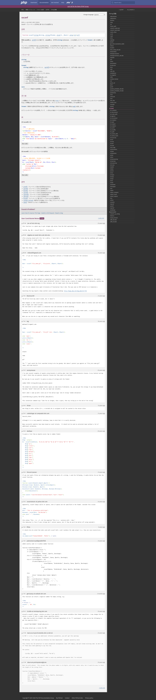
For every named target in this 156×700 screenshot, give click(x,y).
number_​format (114, 79)
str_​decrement (114, 112)
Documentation (44, 2)
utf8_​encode (113, 221)
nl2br (111, 77)
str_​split (112, 132)
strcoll (111, 143)
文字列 (47, 9)
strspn (111, 178)
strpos (111, 169)
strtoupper (113, 186)
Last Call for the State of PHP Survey (78, 6)
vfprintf (112, 204)
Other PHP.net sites (77, 698)
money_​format (114, 218)
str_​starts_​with (114, 134)
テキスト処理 (40, 9)
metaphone (113, 73)
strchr (111, 139)
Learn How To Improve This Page (30, 213)
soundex (112, 104)
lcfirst (111, 61)
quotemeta (113, 92)
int (75, 35)
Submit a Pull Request (47, 213)
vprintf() (25, 192)
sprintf (112, 106)
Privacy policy (89, 698)
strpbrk (112, 167)
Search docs (117, 2)
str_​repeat (112, 124)
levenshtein (113, 63)
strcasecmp (113, 137)
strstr (111, 180)
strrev (111, 173)
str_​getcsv (112, 116)
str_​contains (113, 110)
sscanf (112, 108)
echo (111, 38)
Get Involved (55, 2)
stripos (112, 151)
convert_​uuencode (115, 30)
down (25, 223)
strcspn (112, 145)
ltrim (111, 67)
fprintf (111, 42)
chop (111, 22)
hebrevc (112, 216)
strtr (111, 188)
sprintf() (47, 67)
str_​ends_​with (113, 114)
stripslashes (113, 153)
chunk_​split (113, 26)
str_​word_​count (114, 135)
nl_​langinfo (113, 75)
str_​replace (113, 126)
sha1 (111, 98)
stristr (111, 155)
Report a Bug (59, 213)
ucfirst (111, 200)
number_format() (28, 200)
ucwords (112, 202)
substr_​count (113, 194)
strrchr (112, 171)
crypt (111, 36)
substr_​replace (114, 196)
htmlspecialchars (114, 53)
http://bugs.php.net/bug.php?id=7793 (75, 291)
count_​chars (113, 32)
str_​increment (113, 118)
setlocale (112, 96)
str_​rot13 (112, 128)
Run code (25, 143)
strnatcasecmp (114, 159)
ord (111, 81)
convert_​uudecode (115, 28)
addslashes (113, 18)
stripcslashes (113, 149)
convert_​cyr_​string (115, 214)
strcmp (112, 141)
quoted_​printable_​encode (117, 91)
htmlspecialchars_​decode (117, 55)
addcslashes (113, 16)
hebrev (112, 46)
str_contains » (131, 9)
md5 (111, 69)
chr (111, 24)
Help (62, 2)
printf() (34, 40)
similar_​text (113, 102)
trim (111, 198)
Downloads (34, 2)
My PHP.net (59, 698)
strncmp (112, 165)
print (111, 85)
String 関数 (54, 9)
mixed (58, 35)
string (36, 35)
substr (111, 190)
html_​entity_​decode (115, 49)
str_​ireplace (113, 120)
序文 (22, 9)
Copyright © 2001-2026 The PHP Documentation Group (38, 698)
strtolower (112, 184)
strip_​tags (112, 147)
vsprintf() (26, 194)
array (71, 35)
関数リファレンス (30, 9)
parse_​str (112, 83)
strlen (111, 157)
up (22, 223)
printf (111, 87)
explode (112, 40)
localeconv (113, 65)
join (111, 59)
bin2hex (112, 20)
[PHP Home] (24, 2)
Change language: (88, 14)
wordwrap (112, 210)
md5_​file (112, 71)
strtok (111, 182)
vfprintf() (25, 196)
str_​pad (112, 122)
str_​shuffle (113, 130)
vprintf (112, 206)
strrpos (112, 177)
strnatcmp (112, 161)
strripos (112, 175)
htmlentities (113, 51)
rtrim (111, 94)
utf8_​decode (113, 219)
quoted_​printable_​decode (117, 89)
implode (112, 57)
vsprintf (112, 208)
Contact (67, 698)
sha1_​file (112, 100)
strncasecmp (113, 163)
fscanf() (25, 198)
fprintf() (25, 190)
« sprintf (121, 9)
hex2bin (112, 48)
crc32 (111, 34)
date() (25, 202)
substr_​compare (114, 192)
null (78, 35)
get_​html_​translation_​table (117, 44)
